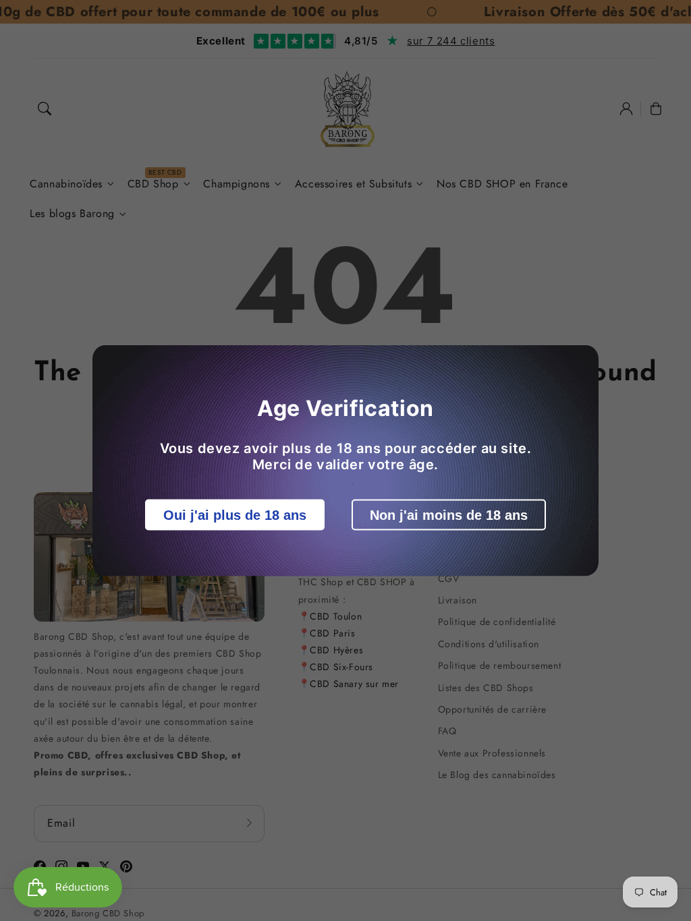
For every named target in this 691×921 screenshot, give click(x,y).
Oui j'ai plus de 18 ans (234, 515)
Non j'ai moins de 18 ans (449, 515)
